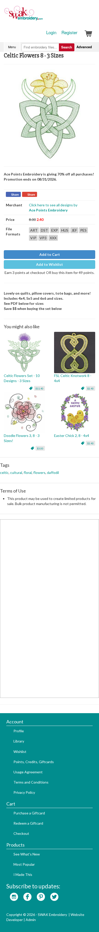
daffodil (53, 472)
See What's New (26, 854)
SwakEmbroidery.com (42, 15)
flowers (39, 472)
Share (15, 194)
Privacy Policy (24, 792)
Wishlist (19, 751)
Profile (18, 731)
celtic (4, 472)
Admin (31, 919)
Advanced (84, 46)
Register (69, 32)
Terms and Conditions (30, 782)
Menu (12, 47)
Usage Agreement (28, 772)
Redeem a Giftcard (28, 823)
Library (18, 741)
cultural (16, 472)
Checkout (21, 833)
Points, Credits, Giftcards (33, 762)
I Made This (22, 874)
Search (66, 47)
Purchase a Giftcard (29, 813)
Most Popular (24, 864)
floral (28, 472)
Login (51, 32)
